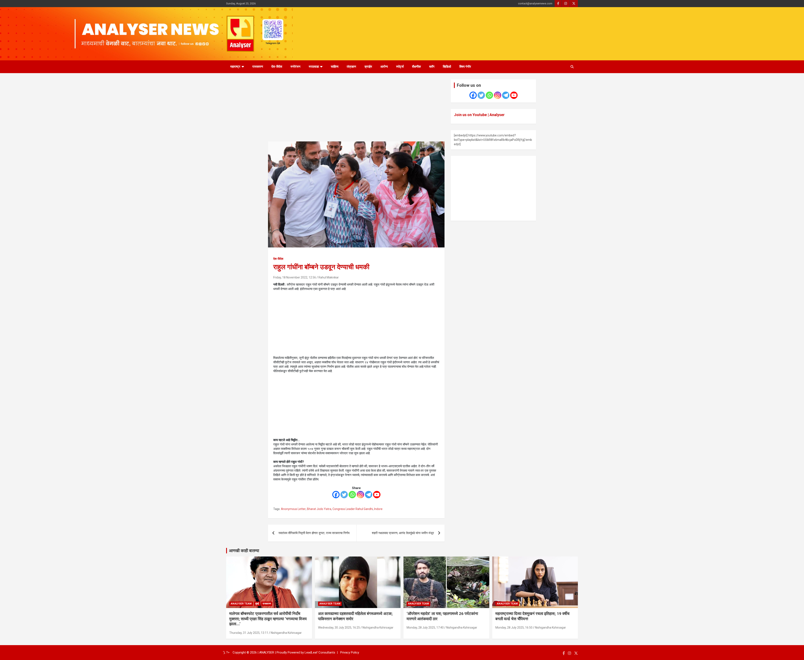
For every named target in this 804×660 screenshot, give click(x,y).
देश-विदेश (276, 67)
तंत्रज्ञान (351, 67)
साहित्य (334, 67)
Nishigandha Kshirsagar (286, 632)
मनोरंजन (295, 67)
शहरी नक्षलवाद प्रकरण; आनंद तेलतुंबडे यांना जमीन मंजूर (403, 533)
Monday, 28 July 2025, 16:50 (513, 627)
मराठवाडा (314, 67)
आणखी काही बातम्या (244, 550)
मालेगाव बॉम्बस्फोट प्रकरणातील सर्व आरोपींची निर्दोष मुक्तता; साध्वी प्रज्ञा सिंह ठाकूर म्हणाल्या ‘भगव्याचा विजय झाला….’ (268, 618)
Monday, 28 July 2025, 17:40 (425, 627)
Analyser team (241, 603)
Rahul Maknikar (328, 277)
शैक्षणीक (416, 67)
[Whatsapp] (352, 494)
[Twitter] (344, 494)
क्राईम (368, 67)
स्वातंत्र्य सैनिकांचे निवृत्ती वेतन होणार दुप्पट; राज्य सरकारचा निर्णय (313, 533)
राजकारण (257, 67)
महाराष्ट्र (235, 67)
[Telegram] (368, 494)
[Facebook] (336, 494)
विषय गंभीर (465, 67)
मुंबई (257, 603)
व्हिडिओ (447, 67)
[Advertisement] (356, 110)
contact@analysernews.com (535, 3)
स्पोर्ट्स (400, 67)
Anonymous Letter (293, 509)
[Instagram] (360, 494)
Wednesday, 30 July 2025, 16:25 (339, 627)
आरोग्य (384, 67)
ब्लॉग (431, 67)
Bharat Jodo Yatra (319, 509)
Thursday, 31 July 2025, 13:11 (248, 632)
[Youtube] (376, 494)
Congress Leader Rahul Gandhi (352, 509)
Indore (378, 509)
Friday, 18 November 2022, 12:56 (294, 277)
